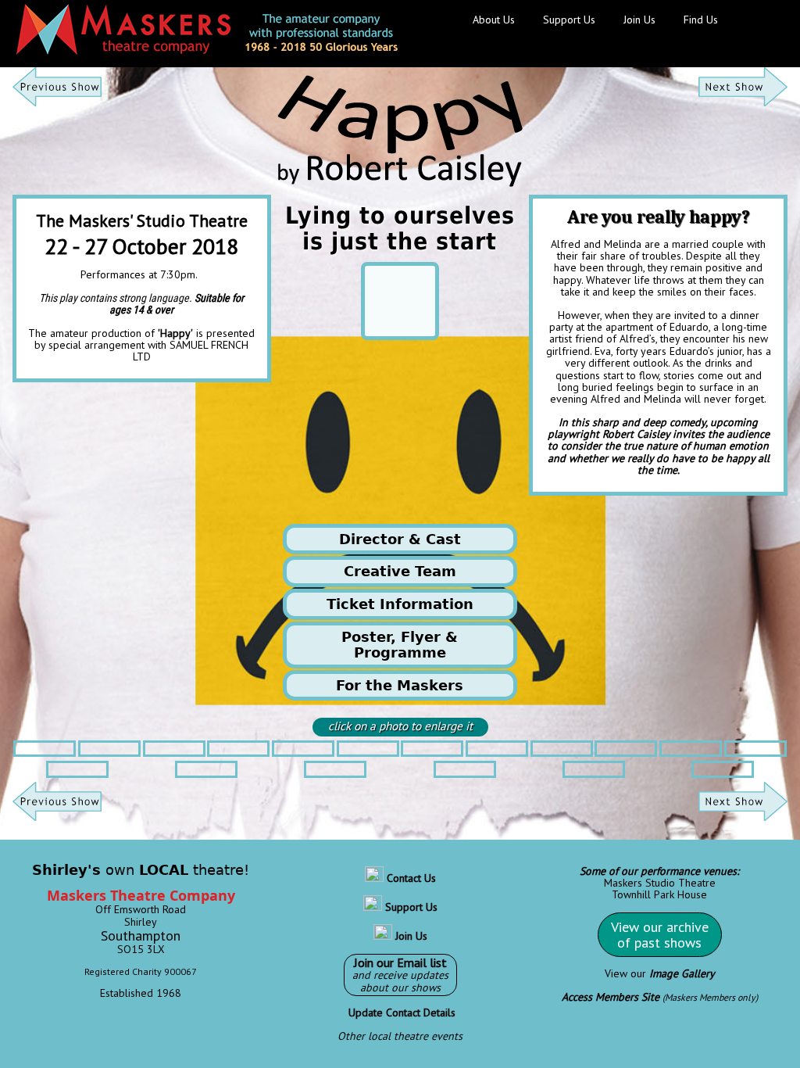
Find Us (701, 20)
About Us (494, 20)
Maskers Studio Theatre (660, 883)
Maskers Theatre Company (141, 895)
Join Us (639, 20)
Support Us (569, 20)
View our (660, 973)
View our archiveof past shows (660, 935)
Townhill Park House (659, 894)
